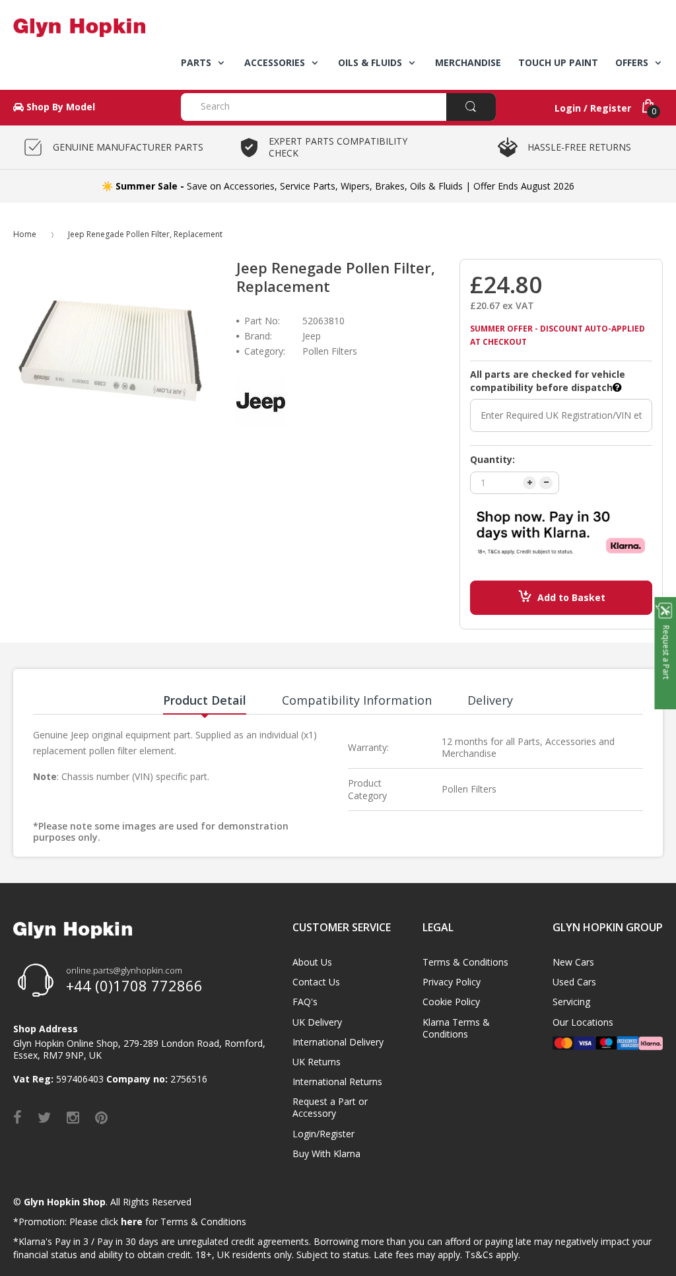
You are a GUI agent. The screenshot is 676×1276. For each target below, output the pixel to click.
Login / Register (593, 108)
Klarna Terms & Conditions (456, 1028)
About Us (312, 962)
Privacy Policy (451, 981)
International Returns (337, 1081)
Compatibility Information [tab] (357, 700)
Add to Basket (571, 597)
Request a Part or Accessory (330, 1107)
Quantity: (492, 459)
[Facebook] (17, 1117)
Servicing (571, 1001)
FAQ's (305, 1001)
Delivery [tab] (490, 700)
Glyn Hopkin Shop (65, 1201)
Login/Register (323, 1133)
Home (24, 234)
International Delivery (338, 1042)
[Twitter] (44, 1117)
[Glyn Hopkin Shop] (87, 28)
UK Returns (316, 1061)
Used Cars (574, 981)
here (132, 1221)
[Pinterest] (101, 1117)
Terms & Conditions (465, 962)
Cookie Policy (451, 1001)
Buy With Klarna (326, 1153)
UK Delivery (317, 1022)
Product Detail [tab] (204, 700)
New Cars (573, 962)
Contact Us (316, 981)
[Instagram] (73, 1117)
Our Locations (583, 1022)
